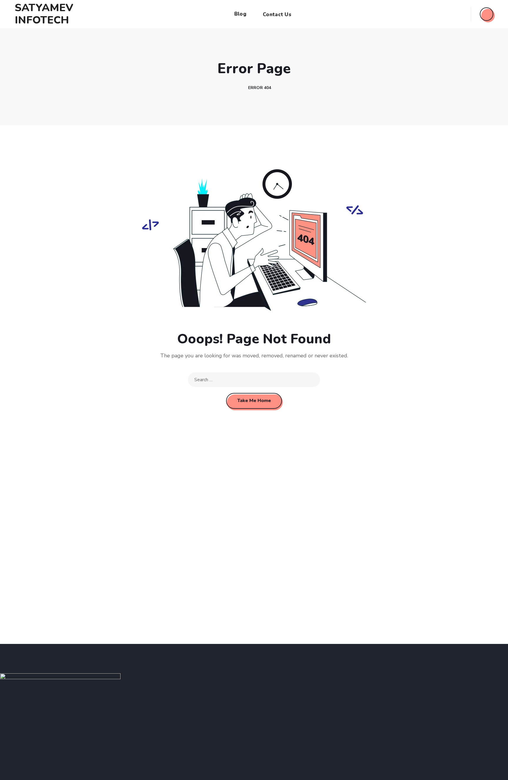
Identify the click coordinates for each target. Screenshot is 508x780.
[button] (486, 14)
